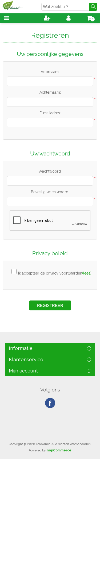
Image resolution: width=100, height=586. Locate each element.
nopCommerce (59, 450)
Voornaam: (50, 72)
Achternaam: (50, 92)
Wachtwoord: (50, 171)
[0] (89, 18)
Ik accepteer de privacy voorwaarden (50, 273)
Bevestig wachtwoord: (50, 192)
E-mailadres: (50, 113)
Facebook (50, 403)
